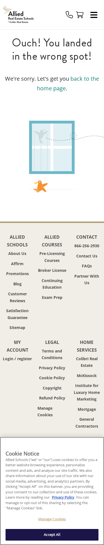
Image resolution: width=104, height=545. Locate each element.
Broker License (52, 270)
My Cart (79, 14)
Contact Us (86, 256)
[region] (52, 491)
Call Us (69, 14)
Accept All (52, 534)
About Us (17, 253)
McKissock (87, 375)
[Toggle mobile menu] (95, 14)
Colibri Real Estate (87, 362)
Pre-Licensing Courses (52, 257)
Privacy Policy (52, 367)
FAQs (87, 265)
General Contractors (86, 423)
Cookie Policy (52, 377)
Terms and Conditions (52, 354)
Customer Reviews (17, 297)
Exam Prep (52, 297)
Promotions (17, 273)
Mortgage (87, 409)
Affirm (17, 263)
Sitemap (17, 327)
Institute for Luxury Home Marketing (87, 392)
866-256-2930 (86, 245)
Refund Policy (52, 398)
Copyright (52, 388)
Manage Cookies (52, 411)
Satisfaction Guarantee (17, 314)
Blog (17, 283)
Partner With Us (86, 279)
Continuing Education (52, 284)
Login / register (17, 358)
